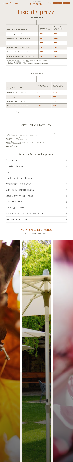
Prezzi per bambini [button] (15, 166)
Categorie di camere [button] (15, 201)
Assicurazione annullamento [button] (20, 183)
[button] (5, 3)
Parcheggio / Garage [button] (15, 207)
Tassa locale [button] (11, 160)
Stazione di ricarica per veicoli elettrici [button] (24, 213)
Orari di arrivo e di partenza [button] (19, 195)
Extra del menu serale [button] (16, 219)
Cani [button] (8, 172)
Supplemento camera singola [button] (20, 189)
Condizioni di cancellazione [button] (19, 178)
